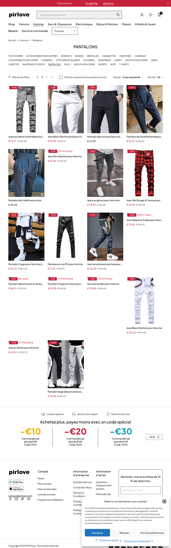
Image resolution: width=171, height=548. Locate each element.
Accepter (97, 532)
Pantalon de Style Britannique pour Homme (145, 136)
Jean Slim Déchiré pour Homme (65, 156)
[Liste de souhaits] (150, 14)
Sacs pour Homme (84, 64)
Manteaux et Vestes (33, 64)
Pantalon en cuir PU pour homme (65, 264)
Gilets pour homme (136, 60)
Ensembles (104, 60)
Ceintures (125, 56)
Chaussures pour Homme (23, 60)
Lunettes (13, 64)
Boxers (79, 56)
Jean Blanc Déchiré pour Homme (144, 327)
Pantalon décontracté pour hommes (105, 136)
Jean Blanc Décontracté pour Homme (66, 136)
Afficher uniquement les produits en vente (85, 77)
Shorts (102, 64)
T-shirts (124, 64)
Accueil (12, 40)
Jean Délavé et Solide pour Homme (145, 219)
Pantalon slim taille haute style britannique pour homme (26, 200)
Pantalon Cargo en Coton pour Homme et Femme (66, 283)
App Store (108, 3)
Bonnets (66, 56)
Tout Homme (15, 56)
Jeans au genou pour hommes (103, 200)
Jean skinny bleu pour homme (103, 283)
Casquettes (109, 56)
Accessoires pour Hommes (42, 56)
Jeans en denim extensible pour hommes (26, 136)
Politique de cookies (109, 540)
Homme (24, 40)
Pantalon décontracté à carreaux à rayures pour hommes (26, 283)
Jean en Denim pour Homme (23, 347)
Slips (113, 64)
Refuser (124, 532)
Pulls (67, 64)
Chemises (46, 60)
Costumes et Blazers (68, 60)
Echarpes (89, 60)
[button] (164, 501)
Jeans (154, 60)
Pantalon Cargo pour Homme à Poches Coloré (26, 264)
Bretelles (93, 56)
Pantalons (54, 64)
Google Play (91, 3)
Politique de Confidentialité (137, 541)
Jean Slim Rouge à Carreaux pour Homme (145, 200)
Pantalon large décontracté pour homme (66, 391)
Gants (118, 60)
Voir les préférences (152, 532)
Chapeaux (140, 56)
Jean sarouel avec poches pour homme (105, 264)
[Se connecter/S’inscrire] (142, 14)
